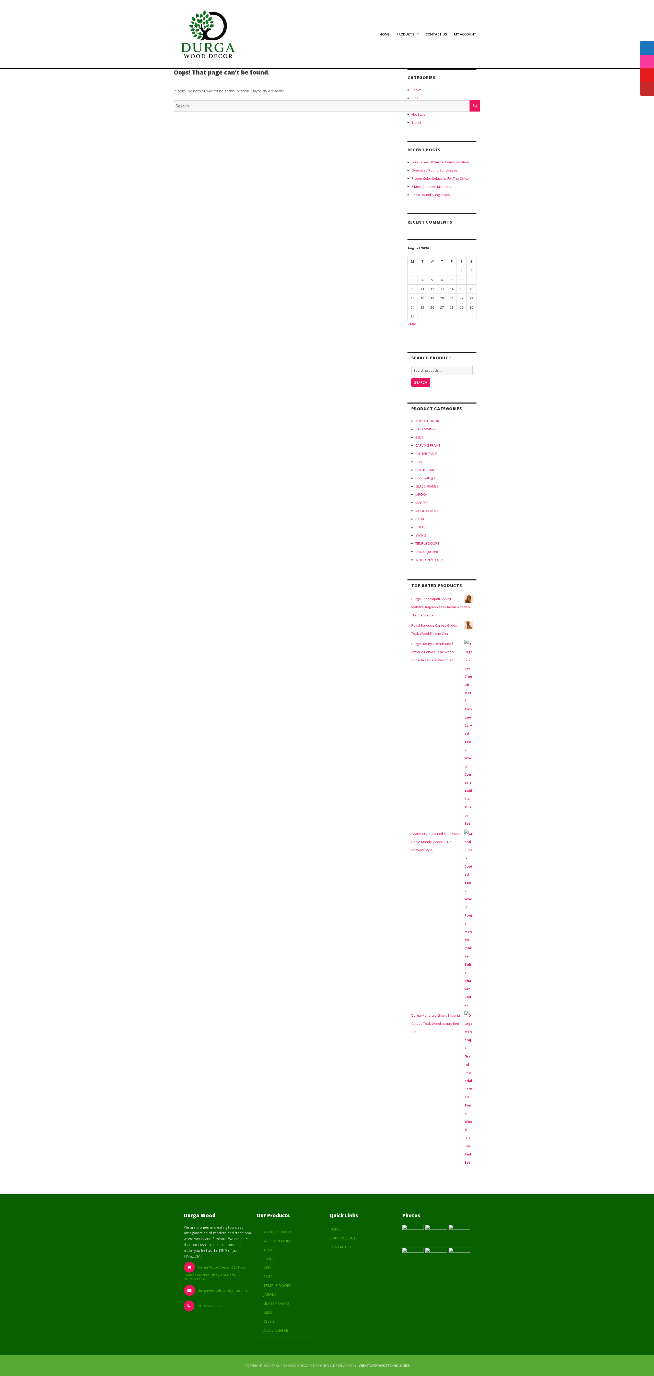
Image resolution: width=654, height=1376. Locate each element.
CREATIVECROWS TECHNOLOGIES (384, 1365)
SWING (420, 535)
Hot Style (418, 114)
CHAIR (420, 461)
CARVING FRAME (427, 445)
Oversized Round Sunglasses (435, 170)
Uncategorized (426, 551)
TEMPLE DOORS (427, 543)
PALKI (419, 519)
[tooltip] (647, 48)
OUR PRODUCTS (344, 1238)
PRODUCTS (405, 34)
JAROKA (421, 494)
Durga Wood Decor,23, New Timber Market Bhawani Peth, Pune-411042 (215, 1273)
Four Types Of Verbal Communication (440, 162)
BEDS (419, 437)
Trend (416, 122)
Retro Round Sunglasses (431, 194)
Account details (276, 1330)
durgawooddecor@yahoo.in (222, 1290)
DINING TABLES (426, 470)
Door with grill (425, 478)
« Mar (411, 324)
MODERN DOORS (428, 510)
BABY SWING (425, 429)
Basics (417, 90)
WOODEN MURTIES (429, 559)
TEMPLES (271, 1249)
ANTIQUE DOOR (427, 421)
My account (465, 34)
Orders (269, 1321)
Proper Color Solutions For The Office (440, 178)
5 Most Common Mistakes (431, 186)
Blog (415, 98)
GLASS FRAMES (427, 486)
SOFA (419, 527)
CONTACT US (436, 34)
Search (420, 382)
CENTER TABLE (426, 453)
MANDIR (421, 502)
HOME (385, 34)
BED (267, 1267)
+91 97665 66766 (211, 1306)
